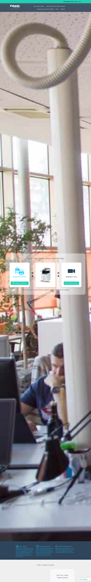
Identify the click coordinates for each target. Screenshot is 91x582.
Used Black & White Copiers (45, 9)
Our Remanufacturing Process (55, 6)
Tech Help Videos (39, 6)
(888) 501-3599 (77, 1)
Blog (57, 9)
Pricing (62, 9)
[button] (71, 283)
